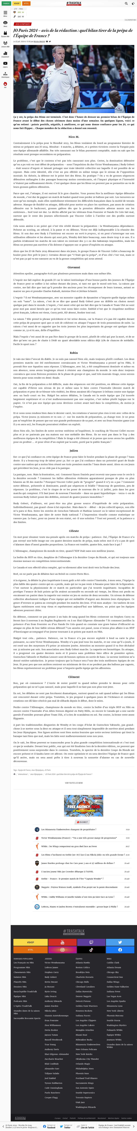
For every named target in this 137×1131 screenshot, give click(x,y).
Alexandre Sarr (52, 1068)
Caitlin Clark (113, 962)
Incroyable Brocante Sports (27, 1018)
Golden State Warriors (87, 1006)
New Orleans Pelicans (86, 1049)
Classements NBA (22, 972)
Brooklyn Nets (83, 972)
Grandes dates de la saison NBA (27, 1012)
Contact (65, 1118)
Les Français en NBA (24, 962)
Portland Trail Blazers (86, 1078)
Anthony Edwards (53, 1001)
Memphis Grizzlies (85, 1030)
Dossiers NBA (20, 987)
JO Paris (47, 770)
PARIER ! (6, 3)
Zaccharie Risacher (54, 1059)
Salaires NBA (20, 977)
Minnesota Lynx (114, 1006)
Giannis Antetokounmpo (56, 1015)
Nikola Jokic (50, 1011)
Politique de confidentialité (87, 1118)
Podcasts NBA (20, 1001)
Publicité (73, 1118)
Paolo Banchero (52, 1093)
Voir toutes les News (74, 783)
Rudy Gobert (51, 977)
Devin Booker (51, 1030)
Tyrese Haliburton (53, 1083)
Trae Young (50, 1044)
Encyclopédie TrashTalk (25, 991)
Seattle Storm (113, 1020)
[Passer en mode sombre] (133, 3)
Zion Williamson (53, 1025)
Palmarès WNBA (114, 1030)
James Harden (51, 1006)
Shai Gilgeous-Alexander (57, 1054)
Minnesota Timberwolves (88, 1044)
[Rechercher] (126, 3)
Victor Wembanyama (55, 962)
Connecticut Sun (115, 977)
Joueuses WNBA (114, 1040)
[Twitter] (49, 41)
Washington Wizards (86, 1107)
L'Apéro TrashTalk (23, 1006)
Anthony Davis (52, 1049)
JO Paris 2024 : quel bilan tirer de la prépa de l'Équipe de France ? (68, 774)
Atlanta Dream (114, 967)
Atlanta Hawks (83, 962)
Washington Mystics (116, 1025)
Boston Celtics (83, 967)
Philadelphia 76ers (85, 1068)
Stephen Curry (52, 972)
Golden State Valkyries (118, 987)
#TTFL (26, 3)
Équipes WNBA (114, 1035)
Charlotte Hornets (84, 977)
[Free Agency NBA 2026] (84, 806)
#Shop (30, 942)
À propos (57, 1118)
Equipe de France (24, 770)
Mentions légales (113, 1118)
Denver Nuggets (83, 996)
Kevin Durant (51, 982)
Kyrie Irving (50, 991)
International (22, 774)
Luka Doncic (51, 996)
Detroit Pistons (83, 1001)
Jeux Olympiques (36, 774)
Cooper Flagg (51, 1097)
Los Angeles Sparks (116, 1001)
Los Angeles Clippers (86, 1020)
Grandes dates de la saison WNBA (120, 1045)
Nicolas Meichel (39, 41)
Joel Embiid (50, 1078)
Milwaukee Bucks (84, 1040)
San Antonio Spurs (85, 1088)
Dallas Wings (113, 982)
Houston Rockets (84, 1011)
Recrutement (102, 1118)
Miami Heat (81, 1035)
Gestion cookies (126, 1118)
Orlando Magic (83, 1064)
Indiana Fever (113, 991)
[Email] (46, 41)
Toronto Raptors (84, 1097)
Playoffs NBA (20, 982)
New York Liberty (115, 1011)
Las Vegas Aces (114, 996)
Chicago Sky (113, 972)
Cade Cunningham (53, 1088)
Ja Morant (49, 987)
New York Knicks (84, 1054)
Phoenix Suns (82, 1073)
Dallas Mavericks (84, 991)
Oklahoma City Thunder (87, 1059)
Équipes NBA (20, 996)
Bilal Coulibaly (52, 1064)
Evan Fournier (51, 1020)
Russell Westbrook (53, 1040)
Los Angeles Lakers (85, 1025)
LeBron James (51, 967)
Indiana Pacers (83, 1015)
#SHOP (16, 3)
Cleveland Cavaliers (85, 987)
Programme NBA (22, 967)
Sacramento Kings (85, 1083)
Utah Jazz (80, 1102)
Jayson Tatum (51, 1035)
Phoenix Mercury (115, 1015)
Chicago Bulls (82, 982)
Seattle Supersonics (85, 1093)
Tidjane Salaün (52, 1073)
